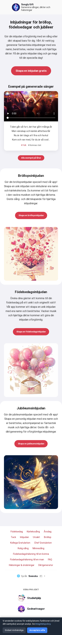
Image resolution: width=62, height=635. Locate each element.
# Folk (23, 145)
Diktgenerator (45, 565)
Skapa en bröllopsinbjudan (31, 215)
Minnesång (38, 548)
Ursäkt (36, 537)
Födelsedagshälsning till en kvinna (31, 554)
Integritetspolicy (42, 624)
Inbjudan (24, 537)
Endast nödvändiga (14, 630)
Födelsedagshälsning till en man (27, 559)
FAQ (50, 559)
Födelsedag (17, 531)
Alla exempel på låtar (31, 158)
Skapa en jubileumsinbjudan (31, 444)
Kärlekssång (33, 531)
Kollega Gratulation (20, 542)
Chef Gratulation (43, 542)
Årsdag (47, 531)
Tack (13, 537)
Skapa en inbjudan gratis (31, 70)
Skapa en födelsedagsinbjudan (31, 332)
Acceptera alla (37, 630)
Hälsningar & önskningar (21, 565)
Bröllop (47, 537)
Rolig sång (23, 548)
